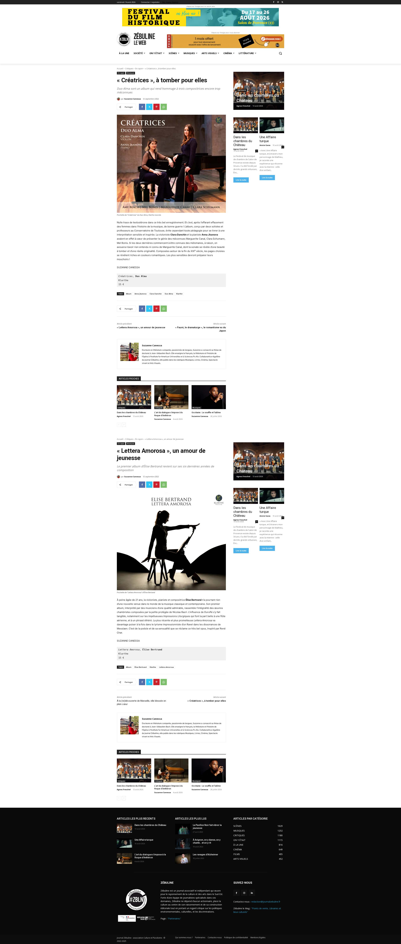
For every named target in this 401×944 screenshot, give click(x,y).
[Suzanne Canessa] (119, 98)
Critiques (129, 68)
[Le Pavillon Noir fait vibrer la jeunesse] (182, 829)
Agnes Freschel (124, 416)
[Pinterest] (156, 107)
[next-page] (124, 425)
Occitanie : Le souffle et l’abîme (206, 412)
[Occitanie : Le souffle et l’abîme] (209, 397)
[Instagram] (278, 2)
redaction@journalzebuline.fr (265, 901)
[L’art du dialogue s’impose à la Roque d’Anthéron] (171, 397)
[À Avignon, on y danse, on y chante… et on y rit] (182, 843)
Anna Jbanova (140, 294)
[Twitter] (282, 2)
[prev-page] (119, 425)
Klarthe (179, 294)
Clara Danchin (156, 294)
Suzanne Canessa (132, 99)
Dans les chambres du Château (131, 412)
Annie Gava (265, 145)
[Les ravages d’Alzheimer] (182, 858)
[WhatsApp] (164, 107)
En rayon (139, 68)
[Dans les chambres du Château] (134, 397)
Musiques (130, 73)
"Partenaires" (174, 918)
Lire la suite (241, 180)
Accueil (120, 68)
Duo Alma (169, 294)
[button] (280, 53)
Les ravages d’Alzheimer (205, 854)
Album (128, 294)
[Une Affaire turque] (272, 125)
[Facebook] (274, 2)
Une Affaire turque (268, 139)
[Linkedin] (252, 893)
